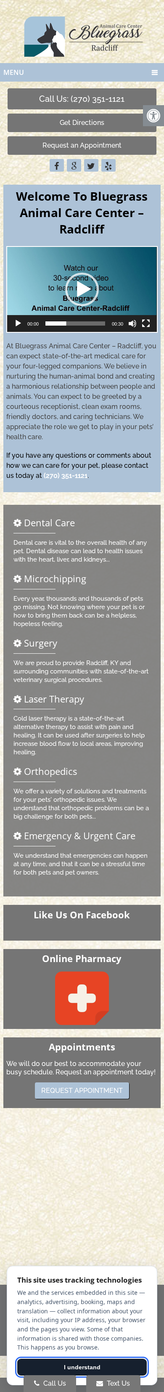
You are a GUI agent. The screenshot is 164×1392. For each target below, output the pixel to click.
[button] (82, 289)
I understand (82, 1367)
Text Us (117, 1383)
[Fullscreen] (146, 323)
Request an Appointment (82, 145)
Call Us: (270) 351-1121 (81, 99)
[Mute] (132, 323)
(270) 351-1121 (65, 476)
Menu (13, 72)
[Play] (18, 323)
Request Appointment (82, 1091)
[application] (81, 289)
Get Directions (82, 123)
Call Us (54, 1383)
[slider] (75, 323)
